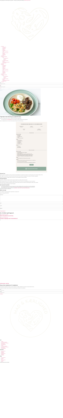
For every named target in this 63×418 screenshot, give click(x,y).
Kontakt (4, 61)
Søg (0, 82)
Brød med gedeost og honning (6, 215)
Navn (0, 289)
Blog (3, 57)
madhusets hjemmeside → (27, 0)
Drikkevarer (4, 73)
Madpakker (2, 352)
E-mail (1, 205)
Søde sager (4, 54)
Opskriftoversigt (3, 353)
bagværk (4, 53)
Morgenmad (4, 48)
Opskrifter (2, 46)
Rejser (4, 59)
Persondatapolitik (3, 344)
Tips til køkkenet (6, 58)
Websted (1, 208)
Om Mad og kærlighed (4, 56)
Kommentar (1, 194)
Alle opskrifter (4, 65)
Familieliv (2, 358)
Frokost (4, 49)
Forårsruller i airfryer (4, 283)
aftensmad (4, 50)
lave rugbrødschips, (9, 119)
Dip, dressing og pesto (5, 52)
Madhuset (2, 63)
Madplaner (2, 354)
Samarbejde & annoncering (6, 80)
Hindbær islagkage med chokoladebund (9, 218)
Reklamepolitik (3, 343)
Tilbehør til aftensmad (5, 69)
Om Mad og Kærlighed (4, 342)
